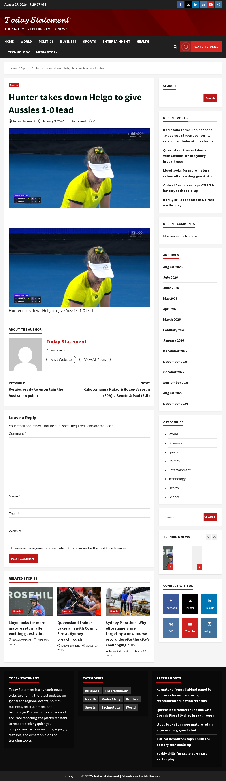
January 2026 (173, 340)
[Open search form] (175, 46)
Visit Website (61, 359)
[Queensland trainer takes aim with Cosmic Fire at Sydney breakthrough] (79, 601)
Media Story (46, 52)
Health (143, 41)
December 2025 (175, 351)
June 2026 (171, 288)
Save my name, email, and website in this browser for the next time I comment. (71, 548)
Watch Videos (206, 46)
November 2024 (175, 403)
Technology (19, 52)
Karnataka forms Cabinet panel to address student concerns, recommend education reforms (188, 135)
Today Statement (24, 121)
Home (9, 41)
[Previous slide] (208, 537)
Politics (46, 41)
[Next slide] (214, 537)
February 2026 (174, 330)
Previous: (36, 389)
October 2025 (173, 372)
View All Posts (95, 359)
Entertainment (116, 41)
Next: (116, 389)
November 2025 (175, 361)
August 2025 (172, 393)
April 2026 (170, 309)
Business (68, 41)
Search (169, 85)
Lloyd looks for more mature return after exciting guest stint (27, 628)
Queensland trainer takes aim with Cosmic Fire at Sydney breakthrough (187, 156)
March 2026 (172, 319)
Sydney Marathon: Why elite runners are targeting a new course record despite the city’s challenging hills (128, 633)
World (26, 41)
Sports (89, 41)
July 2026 (170, 277)
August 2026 (172, 267)
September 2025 (176, 382)
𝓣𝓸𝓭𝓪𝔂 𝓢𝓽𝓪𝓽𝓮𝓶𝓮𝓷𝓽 (36, 19)
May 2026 (170, 298)
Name (14, 496)
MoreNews (130, 776)
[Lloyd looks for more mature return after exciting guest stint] (31, 601)
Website (15, 531)
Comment (17, 433)
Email (14, 513)
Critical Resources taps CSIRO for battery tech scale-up (197, 558)
